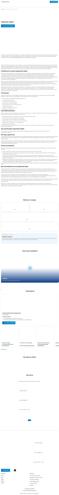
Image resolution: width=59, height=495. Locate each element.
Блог (2, 477)
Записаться (54, 1)
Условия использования (29, 488)
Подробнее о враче (9, 322)
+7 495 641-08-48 (5, 1)
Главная (3, 9)
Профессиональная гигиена (36, 477)
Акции (2, 482)
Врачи (2, 481)
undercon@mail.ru (38, 452)
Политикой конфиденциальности (29, 490)
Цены (2, 479)
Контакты (3, 473)
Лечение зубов (33, 483)
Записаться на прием (8, 25)
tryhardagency (35, 493)
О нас (2, 475)
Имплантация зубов (34, 479)
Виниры (31, 485)
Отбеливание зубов (34, 481)
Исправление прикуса (35, 475)
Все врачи (4, 349)
